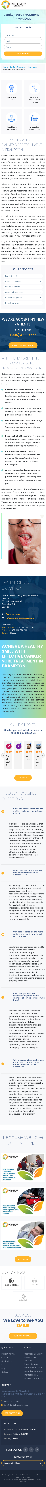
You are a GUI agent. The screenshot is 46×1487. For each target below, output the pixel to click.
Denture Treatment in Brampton (23, 67)
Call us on (23, 332)
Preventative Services (14, 292)
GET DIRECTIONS (12, 1413)
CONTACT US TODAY (23, 1335)
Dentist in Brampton (33, 1378)
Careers (5, 1357)
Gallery (4, 1372)
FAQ (3, 1364)
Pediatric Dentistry (12, 287)
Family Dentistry (12, 276)
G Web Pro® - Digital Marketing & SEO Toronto (28, 1480)
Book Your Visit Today (23, 345)
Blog (3, 1368)
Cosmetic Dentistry (13, 281)
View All (23, 777)
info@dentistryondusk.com (20, 618)
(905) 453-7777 (13, 614)
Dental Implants (12, 303)
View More (23, 1259)
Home (5, 67)
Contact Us (6, 1361)
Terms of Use (25, 1477)
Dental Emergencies (13, 297)
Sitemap (40, 1475)
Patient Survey (8, 1354)
